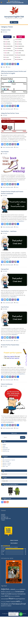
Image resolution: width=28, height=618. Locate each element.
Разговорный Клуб (19, 604)
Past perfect (5, 269)
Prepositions (21, 598)
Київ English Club (4, 517)
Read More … (10, 103)
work (10, 604)
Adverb (13, 589)
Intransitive (17, 596)
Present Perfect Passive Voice (10, 345)
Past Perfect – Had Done (8, 231)
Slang (5, 601)
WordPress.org (6, 451)
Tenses (4, 67)
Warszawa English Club (6, 518)
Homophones (21, 594)
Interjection (13, 596)
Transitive (13, 601)
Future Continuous (7, 384)
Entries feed (5, 447)
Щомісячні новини (6, 605)
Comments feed (6, 449)
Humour (2, 596)
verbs (21, 601)
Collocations (17, 589)
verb (18, 601)
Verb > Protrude (6, 461)
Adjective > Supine (6, 464)
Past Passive (5, 151)
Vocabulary (4, 604)
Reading (2, 601)
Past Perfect (5, 307)
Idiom (7, 596)
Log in (4, 446)
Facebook (3, 514)
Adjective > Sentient (7, 463)
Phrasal (16, 598)
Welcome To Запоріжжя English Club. (15, 2)
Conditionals (7, 591)
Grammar (14, 594)
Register (4, 444)
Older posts (14, 433)
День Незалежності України (9, 460)
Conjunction (12, 591)
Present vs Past (5, 30)
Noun (11, 598)
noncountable (4, 598)
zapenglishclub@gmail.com (15, 1)
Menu (15, 22)
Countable (7, 594)
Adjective (5, 589)
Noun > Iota (5, 466)
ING (9, 596)
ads (9, 589)
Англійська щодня (9, 109)
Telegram (3, 519)
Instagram (3, 515)
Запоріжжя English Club (14, 17)
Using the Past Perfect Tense (10, 113)
